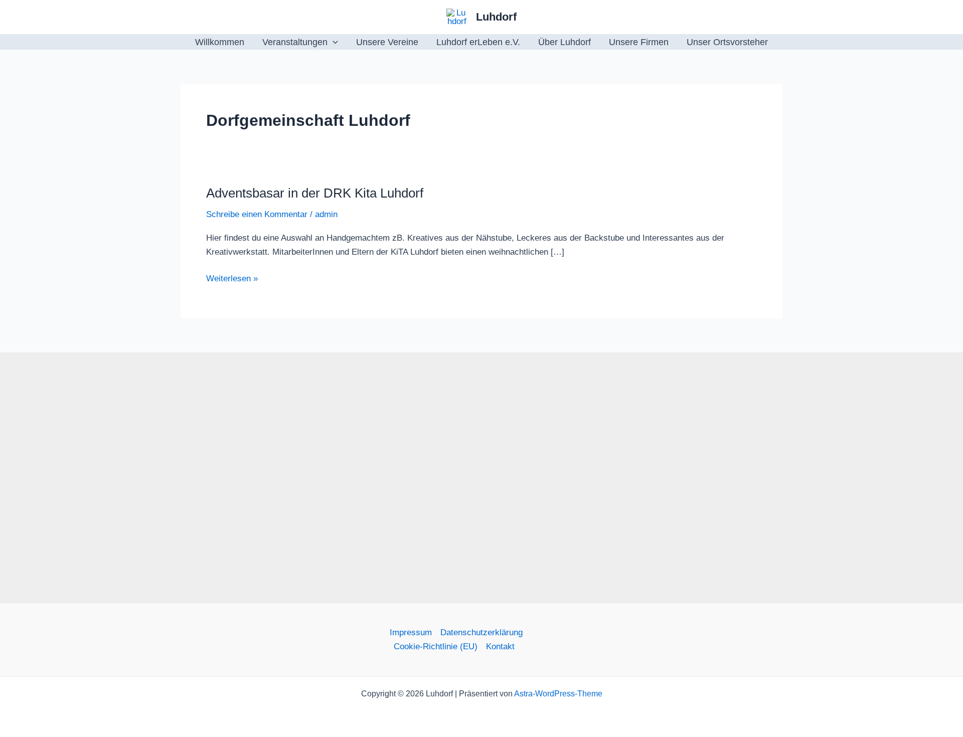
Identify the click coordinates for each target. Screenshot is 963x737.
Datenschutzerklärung (481, 632)
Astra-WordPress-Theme (558, 693)
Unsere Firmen (639, 42)
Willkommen (219, 42)
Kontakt (500, 646)
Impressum (411, 632)
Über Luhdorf (564, 42)
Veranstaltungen (295, 42)
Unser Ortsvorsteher (727, 42)
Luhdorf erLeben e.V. (478, 42)
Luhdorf (496, 17)
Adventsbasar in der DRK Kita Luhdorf (314, 193)
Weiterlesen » (232, 279)
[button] (333, 42)
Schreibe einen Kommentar (256, 214)
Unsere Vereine (387, 42)
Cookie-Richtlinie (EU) (435, 646)
